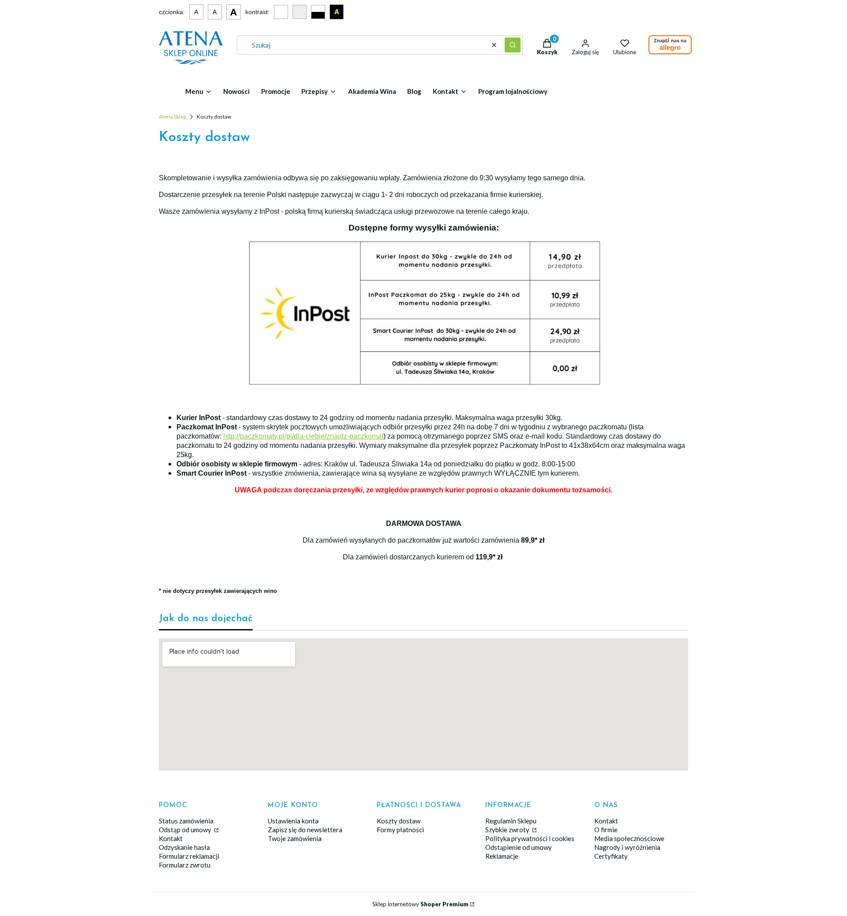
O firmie (606, 830)
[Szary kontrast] (299, 12)
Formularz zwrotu (184, 865)
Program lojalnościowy (512, 91)
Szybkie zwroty (508, 830)
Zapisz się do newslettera (305, 830)
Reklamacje (501, 856)
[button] (513, 44)
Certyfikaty (611, 856)
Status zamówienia (186, 821)
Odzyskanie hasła (184, 847)
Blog (414, 91)
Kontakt (171, 838)
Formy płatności (400, 830)
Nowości (236, 91)
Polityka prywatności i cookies (529, 838)
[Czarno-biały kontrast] (318, 12)
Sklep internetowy (420, 904)
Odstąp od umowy (186, 830)
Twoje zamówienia (295, 838)
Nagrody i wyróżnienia (627, 847)
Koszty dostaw (398, 821)
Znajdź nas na (670, 44)
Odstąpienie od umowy (518, 847)
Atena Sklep (172, 116)
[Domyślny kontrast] (281, 12)
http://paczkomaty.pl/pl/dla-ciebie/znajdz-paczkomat (303, 436)
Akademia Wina (372, 91)
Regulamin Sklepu (510, 821)
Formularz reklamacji (189, 856)
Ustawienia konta (293, 821)
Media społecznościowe (629, 838)
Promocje (275, 91)
